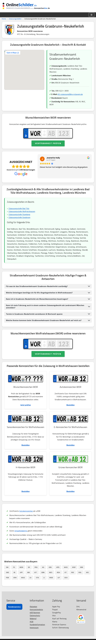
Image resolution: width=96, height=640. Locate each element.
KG (43, 567)
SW (7, 567)
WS (87, 572)
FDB (7, 577)
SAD (7, 572)
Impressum (34, 627)
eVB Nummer (35, 612)
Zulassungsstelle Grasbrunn (19, 217)
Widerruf (33, 618)
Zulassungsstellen (15, 18)
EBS (50, 567)
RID (72, 572)
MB (28, 572)
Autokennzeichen (26, 511)
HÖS (57, 567)
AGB (31, 621)
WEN (21, 567)
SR (29, 567)
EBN (42, 572)
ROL (80, 572)
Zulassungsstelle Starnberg (19, 214)
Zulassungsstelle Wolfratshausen (22, 211)
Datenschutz (35, 615)
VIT (35, 572)
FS (14, 567)
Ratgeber (33, 606)
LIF (59, 577)
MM (81, 567)
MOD (51, 577)
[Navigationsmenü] (91, 15)
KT (66, 572)
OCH (65, 577)
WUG (23, 577)
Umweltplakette (21, 530)
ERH (15, 577)
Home (4, 18)
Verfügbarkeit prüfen (48, 143)
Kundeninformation (37, 624)
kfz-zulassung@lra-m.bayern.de (70, 94)
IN (14, 572)
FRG (36, 567)
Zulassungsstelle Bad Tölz (19, 208)
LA (30, 577)
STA (37, 577)
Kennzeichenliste (36, 609)
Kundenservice (14, 606)
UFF (21, 572)
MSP (74, 567)
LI (44, 577)
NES (50, 572)
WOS (66, 567)
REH (58, 572)
